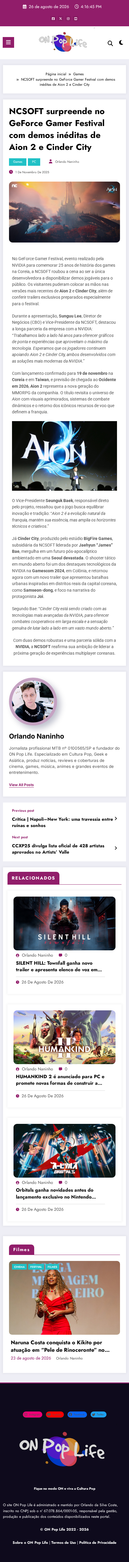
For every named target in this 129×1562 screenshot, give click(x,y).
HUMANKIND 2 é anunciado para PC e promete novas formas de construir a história (60, 1080)
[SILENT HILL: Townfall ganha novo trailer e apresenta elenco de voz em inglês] (65, 923)
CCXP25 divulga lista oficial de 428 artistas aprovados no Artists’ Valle (58, 849)
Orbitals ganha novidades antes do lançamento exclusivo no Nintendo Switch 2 (54, 1193)
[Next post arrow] (115, 848)
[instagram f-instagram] (68, 18)
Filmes (38, 1267)
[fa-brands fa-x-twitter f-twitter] (60, 18)
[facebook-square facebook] (53, 18)
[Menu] (8, 42)
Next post (20, 837)
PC (34, 161)
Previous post (23, 810)
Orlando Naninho (67, 161)
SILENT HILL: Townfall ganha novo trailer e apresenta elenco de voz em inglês (57, 966)
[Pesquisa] (110, 43)
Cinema (23, 1267)
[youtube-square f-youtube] (75, 18)
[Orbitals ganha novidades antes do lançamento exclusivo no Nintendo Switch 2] (65, 1150)
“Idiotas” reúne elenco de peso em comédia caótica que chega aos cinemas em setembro (64, 1332)
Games (17, 161)
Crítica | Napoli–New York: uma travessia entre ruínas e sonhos (62, 822)
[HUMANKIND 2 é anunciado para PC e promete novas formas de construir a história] (65, 1037)
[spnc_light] (121, 44)
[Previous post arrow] (115, 818)
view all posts (21, 785)
